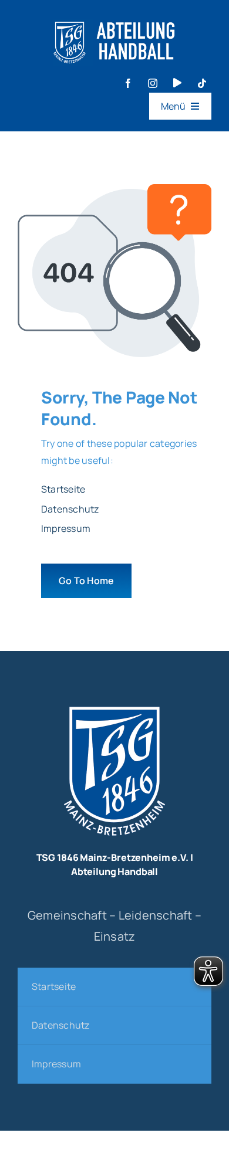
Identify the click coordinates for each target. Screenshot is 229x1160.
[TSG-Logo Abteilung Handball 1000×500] (114, 16)
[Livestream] (177, 82)
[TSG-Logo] (114, 702)
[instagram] (152, 83)
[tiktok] (202, 83)
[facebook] (128, 83)
